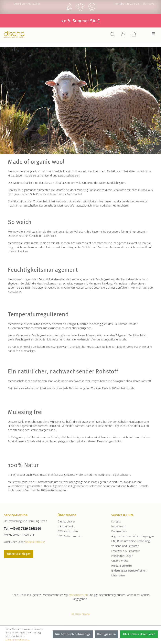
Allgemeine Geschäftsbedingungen (132, 536)
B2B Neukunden (68, 531)
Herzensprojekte (121, 565)
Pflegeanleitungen (122, 556)
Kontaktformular (35, 542)
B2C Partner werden (70, 536)
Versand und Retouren (125, 546)
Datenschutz (119, 531)
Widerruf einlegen (18, 554)
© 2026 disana (80, 614)
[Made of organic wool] (92, 10)
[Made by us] (69, 10)
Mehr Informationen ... (17, 639)
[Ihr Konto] (123, 35)
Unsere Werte (120, 561)
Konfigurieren (106, 634)
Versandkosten (78, 595)
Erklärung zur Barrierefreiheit (128, 570)
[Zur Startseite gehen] (14, 34)
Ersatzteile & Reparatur (125, 551)
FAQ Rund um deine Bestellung (130, 541)
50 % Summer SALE (80, 21)
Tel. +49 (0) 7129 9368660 (22, 528)
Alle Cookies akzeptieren (139, 634)
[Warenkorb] (134, 35)
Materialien (118, 575)
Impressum (118, 526)
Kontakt (116, 521)
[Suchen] (112, 35)
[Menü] (153, 34)
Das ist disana (66, 521)
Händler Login (66, 526)
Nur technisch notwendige (73, 634)
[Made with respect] (80, 10)
